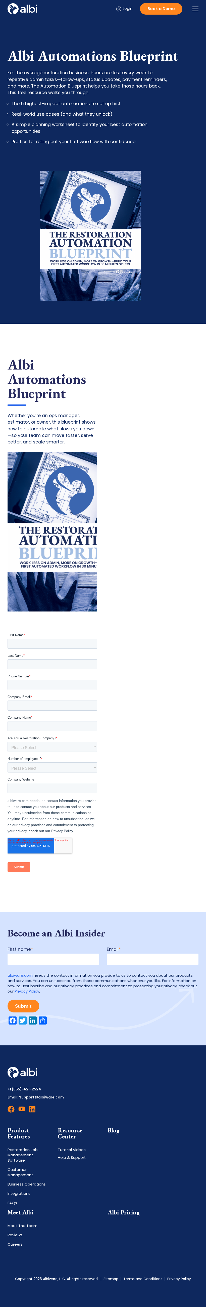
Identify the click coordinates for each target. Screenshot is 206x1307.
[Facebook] (11, 1111)
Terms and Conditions (142, 1278)
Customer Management (20, 1172)
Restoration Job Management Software (23, 1155)
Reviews (15, 1235)
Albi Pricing (124, 1212)
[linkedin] (32, 1111)
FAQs (12, 1202)
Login (127, 8)
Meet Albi (20, 1212)
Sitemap (111, 1278)
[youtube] (21, 1111)
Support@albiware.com (41, 1097)
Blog (114, 1130)
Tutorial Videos (72, 1149)
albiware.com (20, 975)
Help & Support (72, 1157)
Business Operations (27, 1184)
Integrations (19, 1193)
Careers (15, 1244)
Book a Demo (161, 9)
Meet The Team (22, 1225)
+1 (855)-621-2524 (24, 1089)
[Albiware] (22, 8)
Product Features (19, 1133)
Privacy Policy (27, 991)
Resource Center (70, 1133)
